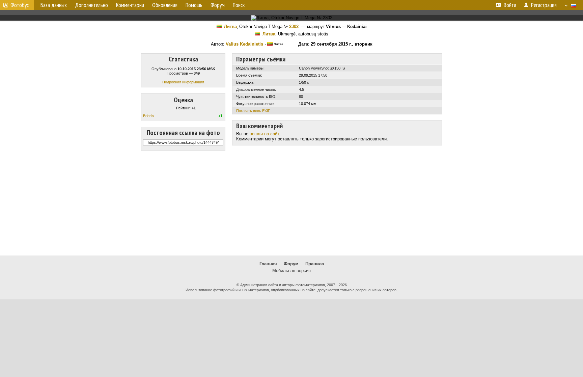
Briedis (148, 116)
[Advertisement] (291, 203)
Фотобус (19, 5)
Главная (268, 263)
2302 (294, 26)
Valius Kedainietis (244, 44)
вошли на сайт (264, 133)
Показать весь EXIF (253, 111)
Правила (314, 263)
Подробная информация (183, 82)
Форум (291, 263)
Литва (230, 26)
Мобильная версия (291, 270)
